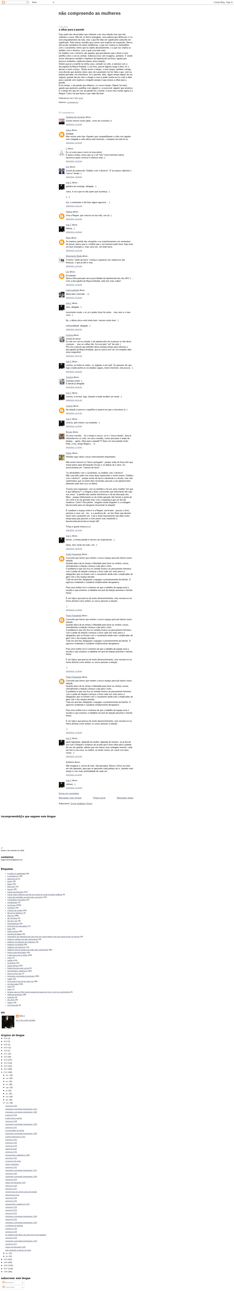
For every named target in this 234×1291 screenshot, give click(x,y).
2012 (6, 1069)
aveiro (9, 881)
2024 (6, 1038)
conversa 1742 (11, 1158)
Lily (67, 272)
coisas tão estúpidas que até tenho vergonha (24, 897)
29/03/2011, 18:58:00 (74, 232)
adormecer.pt (12, 879)
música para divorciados (16, 952)
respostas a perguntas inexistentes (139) (21, 1124)
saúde (9, 979)
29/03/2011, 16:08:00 (74, 177)
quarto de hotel (11, 1149)
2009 (6, 1262)
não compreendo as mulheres (90, 13)
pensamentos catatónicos (17, 971)
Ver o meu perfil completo (25, 1020)
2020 (6, 1045)
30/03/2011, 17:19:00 (74, 447)
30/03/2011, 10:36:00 (74, 426)
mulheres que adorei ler (16, 947)
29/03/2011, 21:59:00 (74, 285)
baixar (9, 884)
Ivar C (68, 182)
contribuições (12, 902)
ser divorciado (12, 984)
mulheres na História (15, 944)
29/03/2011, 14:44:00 (74, 124)
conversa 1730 (11, 1229)
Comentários (9, 1287)
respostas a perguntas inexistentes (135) (21, 1216)
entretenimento (13, 924)
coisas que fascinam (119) (15, 1182)
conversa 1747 (11, 1127)
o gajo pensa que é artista (17, 955)
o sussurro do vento (13, 1161)
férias (9, 929)
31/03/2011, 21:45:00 (74, 788)
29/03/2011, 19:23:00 (74, 266)
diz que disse (12, 918)
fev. (7, 1253)
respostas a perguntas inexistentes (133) (21, 1241)
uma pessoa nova (12, 1195)
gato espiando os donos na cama (18, 1250)
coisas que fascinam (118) (15, 1247)
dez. (8, 1075)
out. (7, 1081)
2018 (6, 1051)
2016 (6, 1057)
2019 (6, 1048)
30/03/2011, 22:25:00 (74, 756)
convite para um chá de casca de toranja (21, 1192)
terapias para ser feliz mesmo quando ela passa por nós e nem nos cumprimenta (38, 992)
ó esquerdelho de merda (14, 1130)
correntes (11, 908)
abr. (7, 1100)
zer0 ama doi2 (12, 1005)
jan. (7, 1256)
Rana (68, 238)
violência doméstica (14, 994)
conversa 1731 (11, 1219)
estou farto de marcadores (17, 926)
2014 (6, 1063)
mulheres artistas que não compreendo (22, 939)
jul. (7, 1091)
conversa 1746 (11, 1140)
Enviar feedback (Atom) (81, 803)
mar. (8, 1103)
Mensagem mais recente (70, 798)
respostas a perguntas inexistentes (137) (21, 1170)
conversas (11, 905)
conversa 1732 (11, 1213)
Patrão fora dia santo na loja (18, 968)
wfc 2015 (10, 1000)
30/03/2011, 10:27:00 (74, 413)
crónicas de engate (14, 910)
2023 (6, 1041)
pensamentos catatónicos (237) (17, 1204)
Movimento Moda (74, 256)
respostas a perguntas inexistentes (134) (21, 1223)
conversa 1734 (11, 1207)
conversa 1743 (11, 1152)
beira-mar (11, 887)
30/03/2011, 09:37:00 (74, 356)
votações (10, 997)
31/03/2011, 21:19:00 (74, 775)
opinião (10, 960)
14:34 (81, 98)
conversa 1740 (11, 1173)
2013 (6, 1066)
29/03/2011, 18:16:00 (74, 219)
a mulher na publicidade (16, 873)
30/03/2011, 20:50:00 (74, 549)
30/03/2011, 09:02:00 (74, 329)
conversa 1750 (11, 1106)
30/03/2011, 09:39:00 (74, 372)
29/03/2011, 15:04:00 (74, 143)
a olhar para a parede (71, 29)
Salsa (68, 130)
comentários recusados (16, 900)
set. (7, 1084)
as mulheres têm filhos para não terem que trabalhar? (25, 1235)
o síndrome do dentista (14, 1226)
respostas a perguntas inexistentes (21, 976)
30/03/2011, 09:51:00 (74, 400)
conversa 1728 (11, 1238)
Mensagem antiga (125, 798)
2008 (6, 1265)
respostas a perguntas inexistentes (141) (21, 1109)
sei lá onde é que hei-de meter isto (20, 981)
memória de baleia (14, 934)
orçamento (11, 963)
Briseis (69, 432)
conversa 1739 (11, 1179)
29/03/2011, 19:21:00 (74, 250)
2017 (6, 1054)
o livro (9, 958)
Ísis (67, 167)
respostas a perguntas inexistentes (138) (21, 1133)
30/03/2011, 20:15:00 (74, 530)
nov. (7, 1078)
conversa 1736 (11, 1198)
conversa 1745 (11, 1143)
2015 (6, 1060)
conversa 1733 (11, 1210)
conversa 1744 (11, 1146)
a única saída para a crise (15, 1137)
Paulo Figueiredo (73, 554)
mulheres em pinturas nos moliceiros (21, 942)
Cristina (69, 335)
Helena (69, 212)
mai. (7, 1097)
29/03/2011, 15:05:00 (74, 161)
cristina (69, 406)
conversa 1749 (11, 1115)
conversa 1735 (11, 1201)
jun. (7, 1094)
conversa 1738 (11, 1186)
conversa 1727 (11, 1244)
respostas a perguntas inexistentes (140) (21, 1112)
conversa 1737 (11, 1189)
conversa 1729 (11, 1232)
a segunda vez (72, 102)
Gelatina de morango (75, 117)
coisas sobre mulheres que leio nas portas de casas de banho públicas (34, 894)
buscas (10, 889)
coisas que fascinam (15, 892)
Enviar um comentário (69, 793)
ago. (8, 1087)
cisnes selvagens (12, 1164)
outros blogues (13, 966)
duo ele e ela (12, 921)
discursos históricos (15, 913)
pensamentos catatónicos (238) (17, 1155)
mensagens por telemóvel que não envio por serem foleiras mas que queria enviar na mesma (43, 937)
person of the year (14, 974)
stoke (9, 989)
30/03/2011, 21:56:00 (74, 610)
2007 (6, 1269)
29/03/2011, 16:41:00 (74, 206)
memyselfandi (72, 290)
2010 (6, 1259)
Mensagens (9, 1282)
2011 (6, 1072)
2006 (6, 1272)
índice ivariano (12, 931)
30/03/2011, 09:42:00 (74, 387)
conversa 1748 (11, 1121)
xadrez (10, 1002)
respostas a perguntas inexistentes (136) (21, 1176)
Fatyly (69, 453)
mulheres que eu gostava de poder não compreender (27, 950)
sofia (9, 987)
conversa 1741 (11, 1167)
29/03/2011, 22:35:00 (74, 298)
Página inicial (99, 798)
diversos (10, 916)
